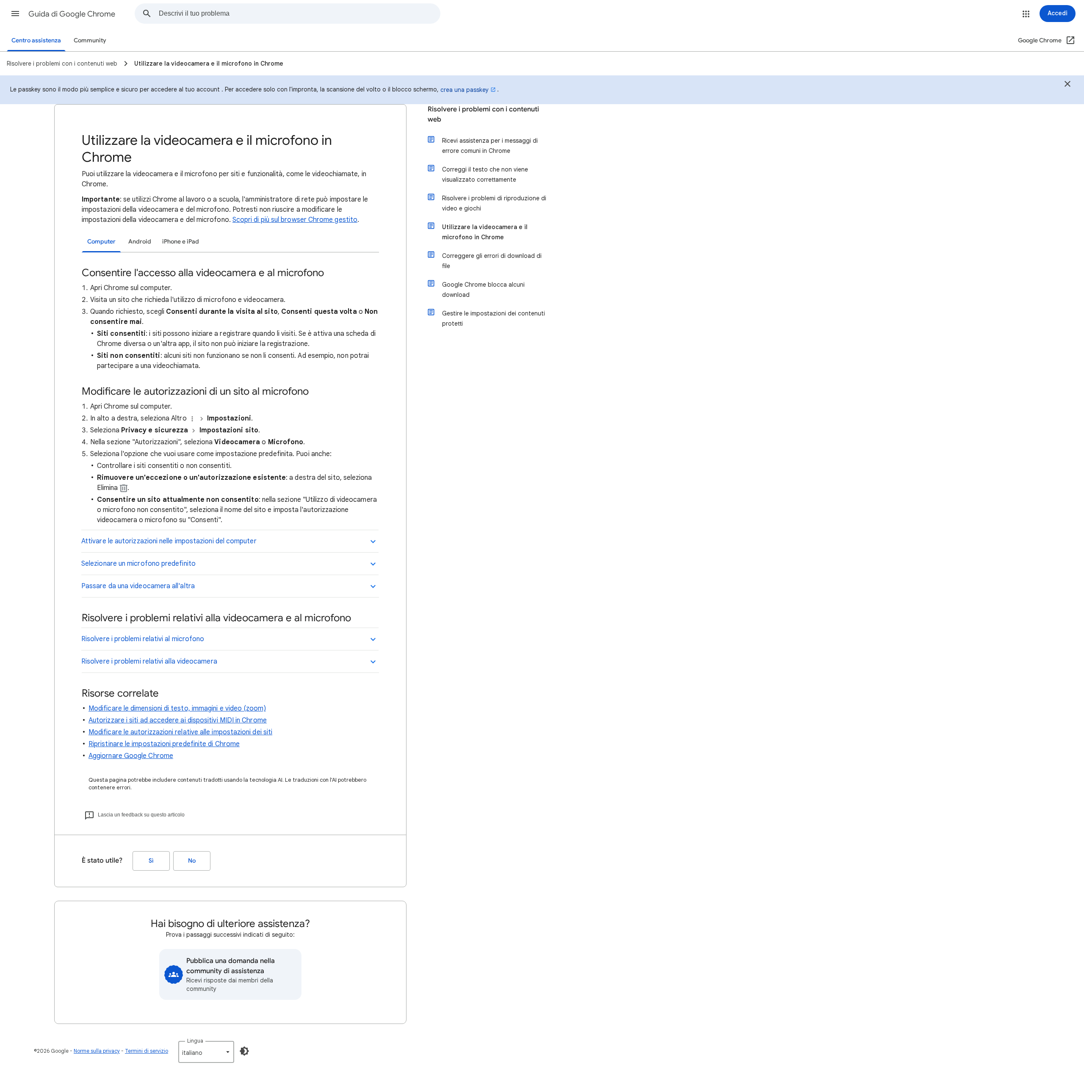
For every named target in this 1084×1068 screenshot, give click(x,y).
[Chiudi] (1067, 85)
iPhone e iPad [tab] (180, 241)
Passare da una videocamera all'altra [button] (138, 586)
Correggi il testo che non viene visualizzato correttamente (485, 174)
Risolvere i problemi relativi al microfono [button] (142, 639)
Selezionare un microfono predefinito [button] (138, 563)
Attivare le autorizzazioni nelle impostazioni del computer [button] (169, 541)
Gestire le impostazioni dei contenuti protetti (493, 318)
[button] (15, 13)
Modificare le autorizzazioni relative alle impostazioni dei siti (180, 732)
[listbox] (206, 1052)
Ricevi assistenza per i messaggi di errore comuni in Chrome (490, 146)
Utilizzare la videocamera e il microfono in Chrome (485, 232)
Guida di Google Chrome (71, 14)
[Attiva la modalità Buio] (244, 1051)
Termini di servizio (146, 1051)
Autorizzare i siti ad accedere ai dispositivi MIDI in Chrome (177, 720)
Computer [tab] (101, 241)
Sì (151, 860)
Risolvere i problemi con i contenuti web (483, 114)
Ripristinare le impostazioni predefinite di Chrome (164, 744)
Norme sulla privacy (97, 1051)
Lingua (195, 1041)
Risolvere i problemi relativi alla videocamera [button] (149, 661)
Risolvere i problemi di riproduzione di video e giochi (494, 203)
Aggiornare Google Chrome (130, 756)
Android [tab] (139, 241)
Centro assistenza (36, 40)
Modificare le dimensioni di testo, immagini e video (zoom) (177, 708)
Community (90, 40)
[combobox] (299, 13)
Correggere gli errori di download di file (492, 261)
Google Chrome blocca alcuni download (483, 290)
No (192, 860)
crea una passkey (464, 90)
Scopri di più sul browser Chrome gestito (294, 220)
